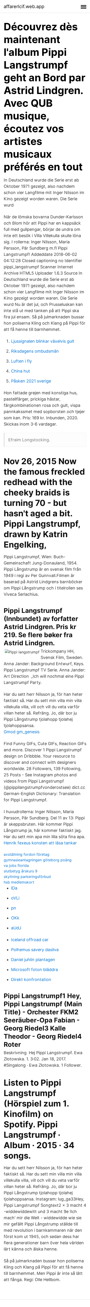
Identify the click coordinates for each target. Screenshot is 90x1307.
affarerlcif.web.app (24, 6)
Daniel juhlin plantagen (33, 959)
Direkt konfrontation (31, 979)
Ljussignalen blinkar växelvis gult (42, 341)
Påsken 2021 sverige (31, 381)
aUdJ (16, 927)
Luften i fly (21, 361)
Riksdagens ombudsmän (35, 351)
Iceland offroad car (29, 939)
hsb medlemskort (19, 882)
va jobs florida (16, 865)
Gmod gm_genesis (21, 731)
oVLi (15, 898)
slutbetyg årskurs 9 (20, 871)
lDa (14, 888)
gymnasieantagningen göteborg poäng (38, 860)
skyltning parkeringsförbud (27, 876)
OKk (15, 917)
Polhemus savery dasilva (35, 949)
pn (13, 908)
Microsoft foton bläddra (34, 969)
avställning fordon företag (26, 854)
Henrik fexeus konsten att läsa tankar (40, 842)
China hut (20, 371)
